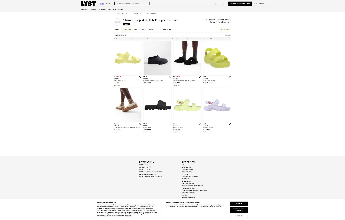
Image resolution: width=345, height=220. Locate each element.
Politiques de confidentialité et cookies (192, 186)
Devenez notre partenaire (189, 197)
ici (211, 39)
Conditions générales (188, 183)
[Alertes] (215, 3)
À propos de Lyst (186, 167)
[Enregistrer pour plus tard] (140, 77)
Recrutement (185, 179)
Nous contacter (186, 181)
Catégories (185, 195)
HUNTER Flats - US (144, 169)
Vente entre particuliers (188, 193)
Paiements (185, 174)
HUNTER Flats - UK (144, 167)
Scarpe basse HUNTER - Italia (148, 174)
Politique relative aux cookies (123, 216)
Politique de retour (187, 172)
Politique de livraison (187, 169)
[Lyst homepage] (88, 3)
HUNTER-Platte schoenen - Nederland (150, 176)
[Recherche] (117, 4)
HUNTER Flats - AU (144, 165)
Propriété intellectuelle (188, 188)
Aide (183, 165)
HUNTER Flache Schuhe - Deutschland (150, 172)
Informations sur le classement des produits (194, 190)
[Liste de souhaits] (222, 3)
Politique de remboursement (190, 176)
